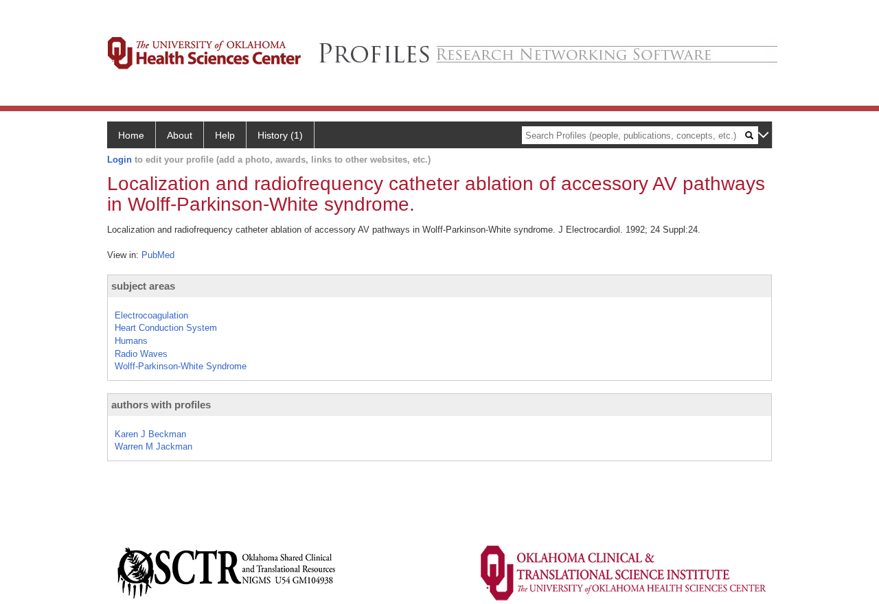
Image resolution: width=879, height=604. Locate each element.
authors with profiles (161, 404)
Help (225, 135)
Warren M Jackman (153, 446)
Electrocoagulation (151, 315)
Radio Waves (141, 354)
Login (119, 159)
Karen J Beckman (150, 434)
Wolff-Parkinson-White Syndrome (181, 366)
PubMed (157, 255)
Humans (131, 341)
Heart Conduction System (166, 328)
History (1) (280, 135)
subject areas (143, 286)
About (179, 135)
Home (131, 135)
